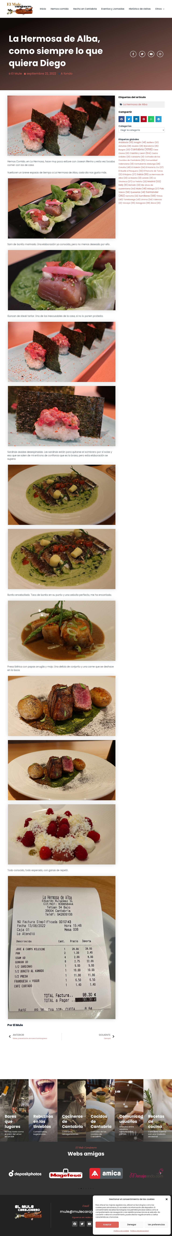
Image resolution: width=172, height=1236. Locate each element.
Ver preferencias (156, 1224)
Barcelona (151, 146)
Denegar (131, 1224)
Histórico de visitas (140, 8)
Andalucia (126, 142)
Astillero (153, 142)
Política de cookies (121, 1231)
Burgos (124, 149)
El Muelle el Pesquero (131, 171)
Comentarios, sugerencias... (40, 1132)
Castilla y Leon (140, 153)
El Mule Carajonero (86, 1147)
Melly (123, 185)
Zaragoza (143, 203)
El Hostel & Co (155, 167)
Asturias (125, 146)
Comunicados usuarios (133, 1119)
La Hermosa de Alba (135, 104)
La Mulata (134, 178)
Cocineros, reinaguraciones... (70, 1132)
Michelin (134, 185)
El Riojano (129, 174)
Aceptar (107, 1224)
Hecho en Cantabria (85, 8)
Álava (156, 203)
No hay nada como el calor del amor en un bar (14, 1134)
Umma (147, 199)
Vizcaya (129, 203)
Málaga (153, 188)
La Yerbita (140, 181)
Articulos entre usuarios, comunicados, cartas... (126, 1130)
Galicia (142, 174)
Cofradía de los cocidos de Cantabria (98, 1134)
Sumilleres (147, 195)
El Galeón (138, 167)
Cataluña (137, 156)
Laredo (147, 178)
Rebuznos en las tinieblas (43, 1121)
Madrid (154, 181)
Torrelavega (132, 199)
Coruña (125, 167)
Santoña (132, 196)
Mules (141, 188)
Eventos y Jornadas (112, 8)
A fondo (66, 73)
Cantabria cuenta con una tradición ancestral (157, 1134)
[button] (166, 1199)
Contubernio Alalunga (147, 163)
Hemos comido (60, 8)
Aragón (140, 142)
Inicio (43, 8)
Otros (158, 8)
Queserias (137, 192)
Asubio (137, 146)
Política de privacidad (139, 1231)
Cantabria (142, 149)
